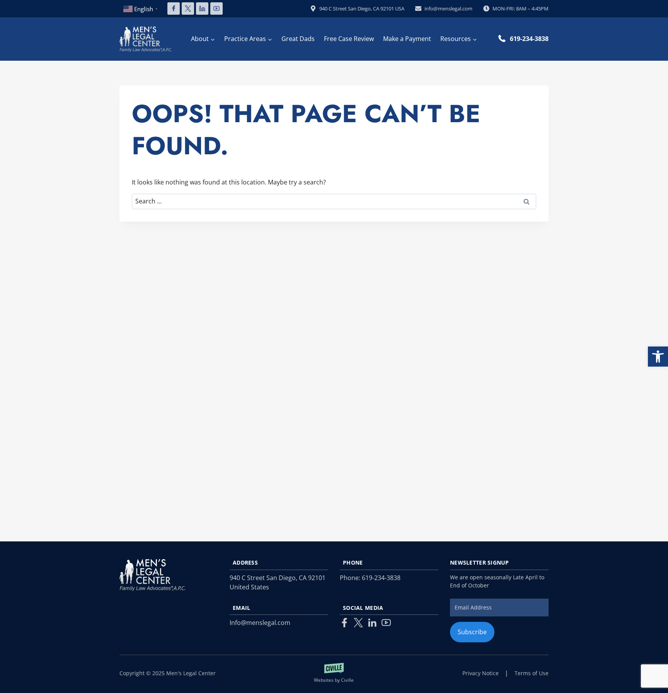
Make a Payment (407, 38)
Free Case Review (349, 38)
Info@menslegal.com (260, 622)
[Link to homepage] (152, 575)
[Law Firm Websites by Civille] (334, 673)
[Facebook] (173, 8)
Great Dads (298, 38)
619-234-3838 (529, 38)
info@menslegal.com (448, 8)
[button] (658, 356)
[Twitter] (358, 622)
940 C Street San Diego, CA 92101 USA (361, 8)
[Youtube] (386, 622)
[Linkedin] (202, 8)
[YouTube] (216, 8)
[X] (188, 8)
